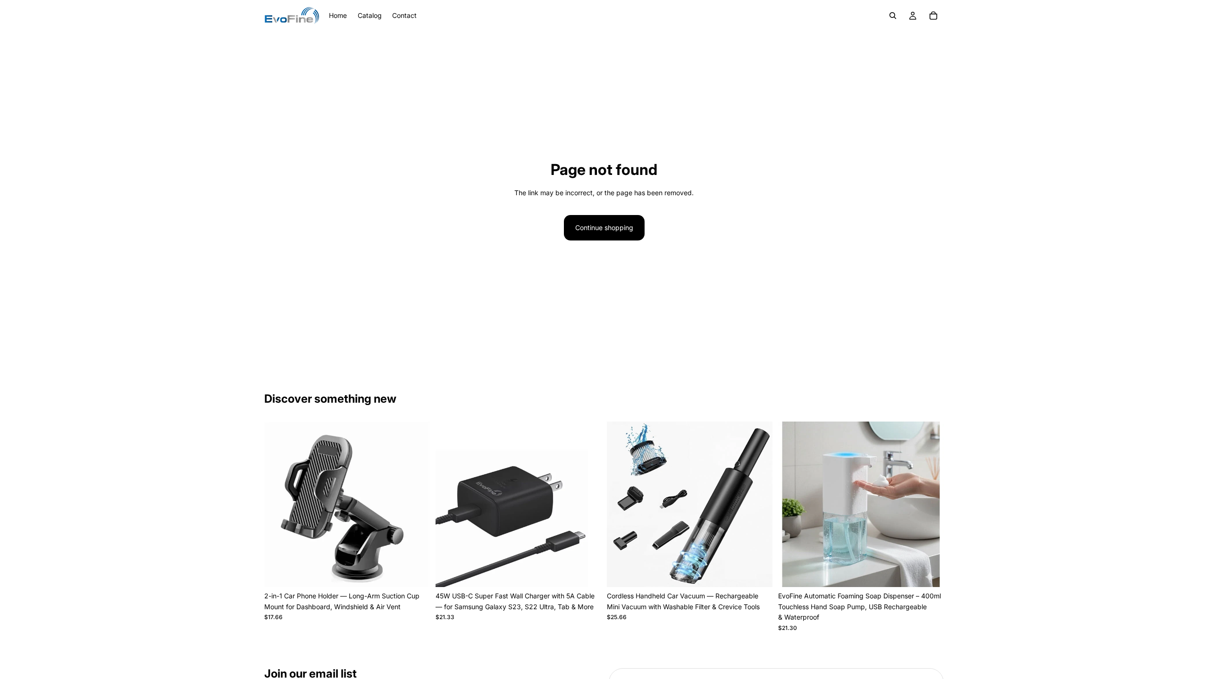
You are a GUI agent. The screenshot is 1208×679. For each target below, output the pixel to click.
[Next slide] (416, 504)
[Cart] (933, 15)
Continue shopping (604, 228)
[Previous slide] (278, 504)
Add (423, 572)
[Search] (892, 15)
